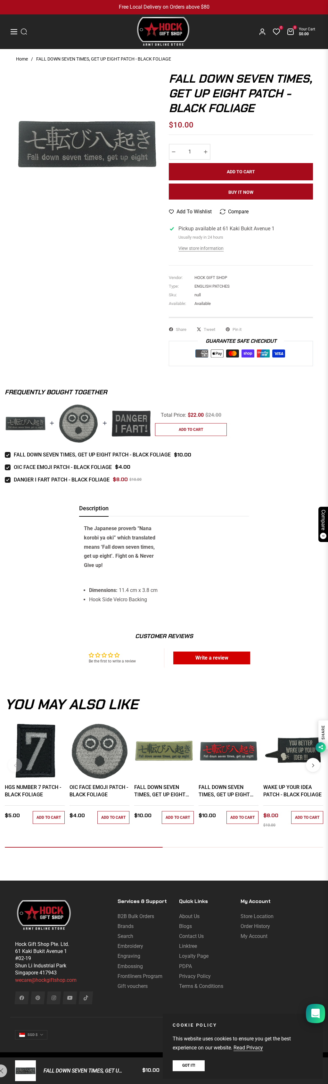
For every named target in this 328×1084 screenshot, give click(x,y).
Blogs (185, 926)
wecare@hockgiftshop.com (46, 980)
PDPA (185, 966)
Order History (255, 926)
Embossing (130, 966)
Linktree (188, 946)
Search (125, 936)
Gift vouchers (133, 986)
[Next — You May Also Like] (313, 765)
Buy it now (240, 192)
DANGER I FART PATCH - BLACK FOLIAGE (62, 480)
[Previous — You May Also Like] (15, 765)
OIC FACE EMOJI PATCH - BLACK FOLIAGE (63, 467)
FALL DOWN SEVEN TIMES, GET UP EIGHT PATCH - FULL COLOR (224, 791)
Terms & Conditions (201, 986)
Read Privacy (248, 1048)
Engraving (129, 956)
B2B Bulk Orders (136, 916)
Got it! (188, 1065)
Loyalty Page (194, 956)
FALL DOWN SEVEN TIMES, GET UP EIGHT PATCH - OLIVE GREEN (160, 791)
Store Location (257, 916)
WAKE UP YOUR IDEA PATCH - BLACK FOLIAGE (292, 790)
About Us (189, 916)
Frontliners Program (140, 976)
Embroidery (130, 946)
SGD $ (32, 1035)
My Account (254, 936)
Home (22, 59)
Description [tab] (94, 508)
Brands (126, 926)
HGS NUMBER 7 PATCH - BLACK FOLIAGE (33, 790)
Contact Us (191, 936)
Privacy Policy (195, 976)
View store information (201, 248)
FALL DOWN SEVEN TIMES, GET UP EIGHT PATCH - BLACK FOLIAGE (92, 455)
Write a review (211, 658)
